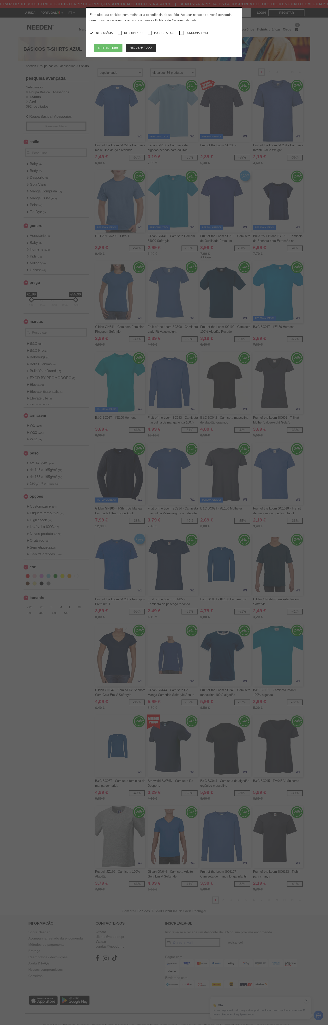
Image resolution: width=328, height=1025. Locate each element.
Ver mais (191, 20)
